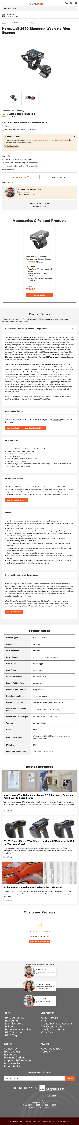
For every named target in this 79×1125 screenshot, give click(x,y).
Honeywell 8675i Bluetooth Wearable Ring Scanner (50, 140)
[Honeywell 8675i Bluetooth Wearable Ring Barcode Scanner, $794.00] (40, 239)
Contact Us (57, 420)
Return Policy (12, 1066)
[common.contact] (66, 3)
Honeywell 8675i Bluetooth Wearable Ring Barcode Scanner (38, 257)
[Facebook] (25, 1088)
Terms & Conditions (63, 1121)
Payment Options (14, 1057)
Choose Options (39, 295)
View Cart (47, 1032)
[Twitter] (35, 1088)
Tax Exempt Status (52, 1026)
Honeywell (6, 114)
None (7, 126)
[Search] (74, 8)
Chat (33, 194)
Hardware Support (15, 1063)
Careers (46, 1051)
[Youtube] (30, 1088)
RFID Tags (11, 1035)
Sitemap (28, 1121)
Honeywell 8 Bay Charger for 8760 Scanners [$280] (23, 130)
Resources (10, 1054)
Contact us (13, 596)
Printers (10, 1026)
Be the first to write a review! (39, 941)
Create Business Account (56, 1023)
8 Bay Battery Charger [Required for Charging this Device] (39, 122)
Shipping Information (17, 1060)
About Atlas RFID (51, 1048)
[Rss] (15, 1088)
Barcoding (11, 1020)
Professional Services (18, 1029)
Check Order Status (53, 1029)
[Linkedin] (20, 1088)
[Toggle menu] (3, 3)
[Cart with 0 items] (75, 3)
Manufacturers (14, 1023)
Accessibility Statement (48, 1121)
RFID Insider (12, 1051)
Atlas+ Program (50, 1017)
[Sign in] (71, 3)
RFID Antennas (14, 1017)
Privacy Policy (36, 1121)
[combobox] (34, 8)
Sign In (45, 1020)
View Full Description (11, 146)
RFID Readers (13, 1032)
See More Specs (8, 170)
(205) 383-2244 (23, 194)
